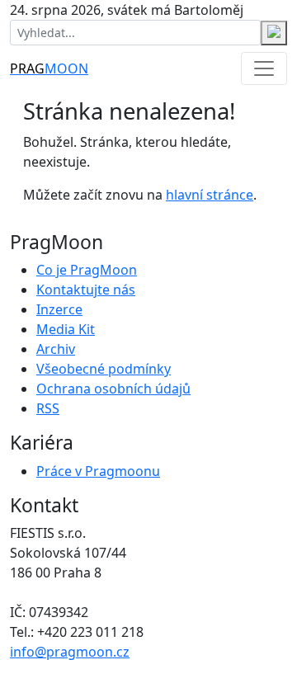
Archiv (55, 349)
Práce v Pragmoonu (98, 471)
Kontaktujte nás (85, 289)
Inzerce (59, 309)
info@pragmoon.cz (70, 652)
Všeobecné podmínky (103, 369)
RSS (47, 408)
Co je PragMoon (86, 270)
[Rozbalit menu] (264, 68)
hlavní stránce (209, 195)
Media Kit (65, 329)
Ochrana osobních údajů (113, 388)
